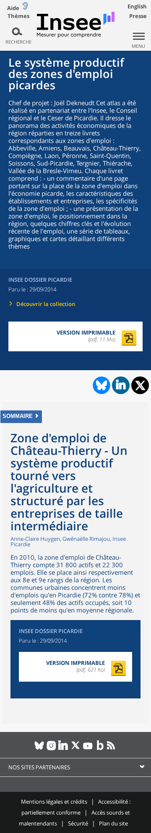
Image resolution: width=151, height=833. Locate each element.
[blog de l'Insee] (100, 749)
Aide (13, 8)
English (137, 6)
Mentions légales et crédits (54, 801)
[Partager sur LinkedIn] (120, 385)
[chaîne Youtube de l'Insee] (88, 749)
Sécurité (78, 823)
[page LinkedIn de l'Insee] (63, 749)
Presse (138, 16)
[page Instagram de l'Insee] (51, 749)
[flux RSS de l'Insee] (112, 749)
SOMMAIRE (18, 416)
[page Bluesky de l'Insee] (39, 749)
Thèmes (18, 16)
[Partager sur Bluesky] (100, 385)
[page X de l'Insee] (75, 749)
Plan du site (113, 823)
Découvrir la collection (45, 304)
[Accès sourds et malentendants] (25, 8)
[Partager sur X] (140, 385)
